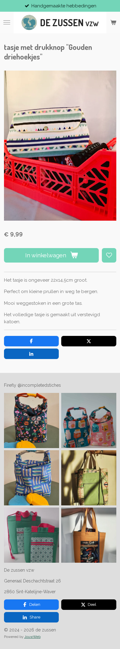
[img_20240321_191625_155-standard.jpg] (88, 478)
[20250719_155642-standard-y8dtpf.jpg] (31, 478)
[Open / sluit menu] (7, 22)
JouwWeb (32, 637)
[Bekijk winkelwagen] (113, 22)
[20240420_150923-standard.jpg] (31, 535)
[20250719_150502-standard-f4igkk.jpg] (31, 420)
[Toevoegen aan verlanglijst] (109, 255)
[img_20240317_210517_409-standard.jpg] (88, 535)
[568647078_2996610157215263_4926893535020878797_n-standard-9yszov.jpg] (88, 420)
